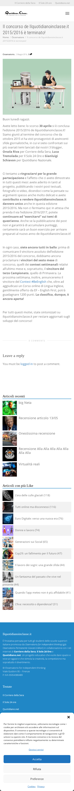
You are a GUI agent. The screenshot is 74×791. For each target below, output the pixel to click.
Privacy (41, 786)
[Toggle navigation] (67, 13)
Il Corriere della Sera (25, 2)
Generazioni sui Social (28, 541)
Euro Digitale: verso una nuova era (36, 518)
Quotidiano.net (62, 2)
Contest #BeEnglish (33, 282)
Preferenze (37, 779)
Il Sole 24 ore (45, 2)
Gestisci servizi (36, 749)
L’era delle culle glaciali (29, 495)
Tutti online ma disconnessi (32, 507)
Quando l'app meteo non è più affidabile (40, 592)
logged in (26, 364)
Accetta (37, 759)
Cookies (32, 786)
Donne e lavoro (24, 530)
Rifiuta (37, 769)
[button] (68, 717)
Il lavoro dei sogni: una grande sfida (37, 565)
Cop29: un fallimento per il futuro (36, 553)
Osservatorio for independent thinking (25, 667)
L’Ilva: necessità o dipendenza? (33, 604)
